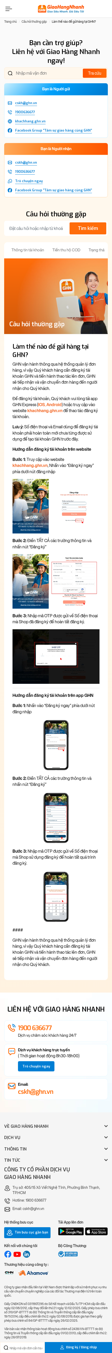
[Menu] (8, 9)
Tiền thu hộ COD (66, 250)
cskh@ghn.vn (35, 1092)
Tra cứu (94, 73)
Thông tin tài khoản (27, 250)
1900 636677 (35, 1028)
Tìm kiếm (88, 228)
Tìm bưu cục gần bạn (31, 1232)
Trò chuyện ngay (36, 1066)
